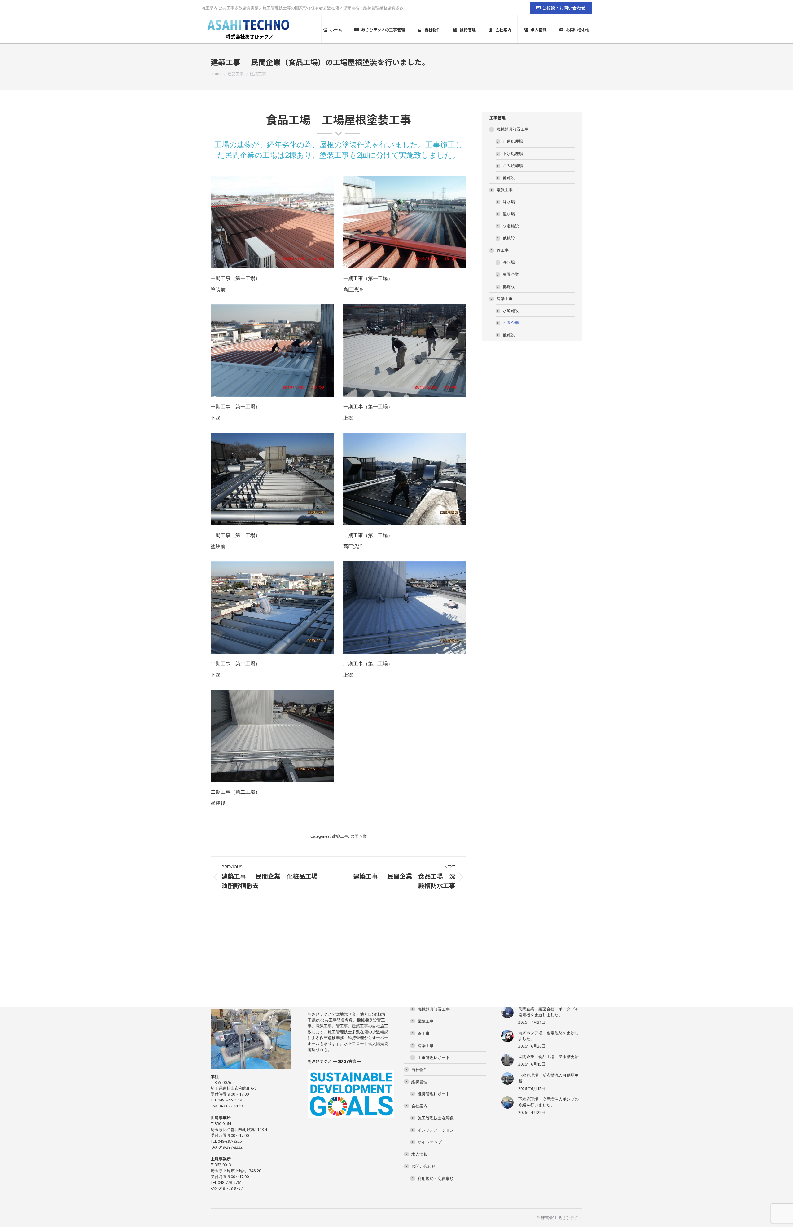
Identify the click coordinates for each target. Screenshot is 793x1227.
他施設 (509, 177)
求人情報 (419, 1154)
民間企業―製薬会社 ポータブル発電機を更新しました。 (548, 1011)
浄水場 (509, 202)
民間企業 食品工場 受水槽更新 (548, 1056)
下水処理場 (513, 153)
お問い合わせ (423, 1166)
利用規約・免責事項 (436, 1178)
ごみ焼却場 (513, 165)
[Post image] (507, 1012)
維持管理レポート (434, 1094)
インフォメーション (436, 1130)
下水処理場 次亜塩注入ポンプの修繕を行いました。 (548, 1102)
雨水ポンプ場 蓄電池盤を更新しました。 (548, 1035)
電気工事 (505, 189)
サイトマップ (430, 1142)
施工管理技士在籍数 (436, 1118)
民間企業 (359, 836)
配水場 (509, 214)
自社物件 (419, 1069)
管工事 (503, 250)
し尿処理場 (513, 141)
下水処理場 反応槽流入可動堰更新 (548, 1078)
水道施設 (511, 226)
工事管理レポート (434, 1057)
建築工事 (340, 836)
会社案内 (419, 1106)
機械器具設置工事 (513, 129)
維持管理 (419, 1081)
